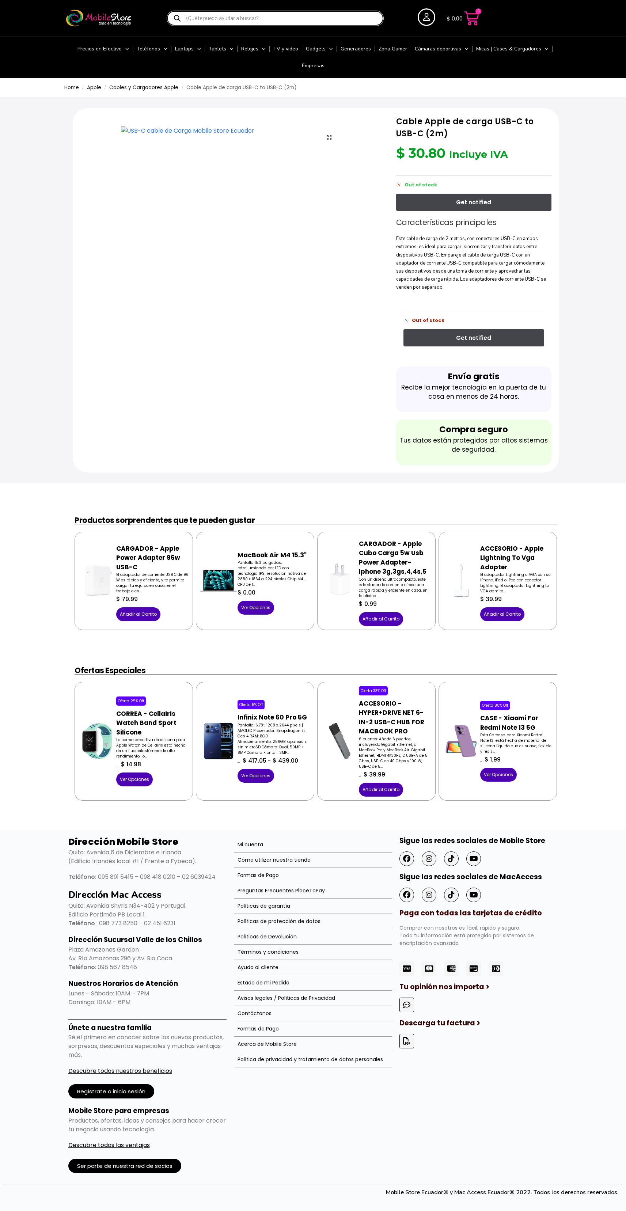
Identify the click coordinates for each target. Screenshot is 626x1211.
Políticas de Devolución (267, 936)
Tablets (217, 48)
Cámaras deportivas (438, 48)
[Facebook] (406, 858)
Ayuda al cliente (258, 967)
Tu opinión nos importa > (444, 987)
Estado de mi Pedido (263, 982)
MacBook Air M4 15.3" (272, 555)
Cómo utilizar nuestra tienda (274, 859)
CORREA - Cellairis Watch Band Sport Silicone (146, 723)
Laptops (184, 48)
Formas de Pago (258, 875)
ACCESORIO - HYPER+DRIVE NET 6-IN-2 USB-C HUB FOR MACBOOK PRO (391, 717)
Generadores (356, 48)
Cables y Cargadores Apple (143, 87)
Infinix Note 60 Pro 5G (272, 717)
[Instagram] (429, 858)
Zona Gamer (393, 48)
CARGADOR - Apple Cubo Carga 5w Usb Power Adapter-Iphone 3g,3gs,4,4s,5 (392, 557)
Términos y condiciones (268, 952)
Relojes (249, 48)
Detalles (97, 569)
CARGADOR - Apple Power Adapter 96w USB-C (148, 558)
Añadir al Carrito (138, 614)
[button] (329, 137)
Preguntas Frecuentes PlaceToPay (281, 890)
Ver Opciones (255, 607)
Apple (94, 87)
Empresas (313, 65)
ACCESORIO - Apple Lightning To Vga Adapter (511, 558)
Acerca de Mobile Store (267, 1044)
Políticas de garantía (264, 906)
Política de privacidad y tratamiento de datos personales (310, 1059)
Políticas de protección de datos (279, 921)
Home (71, 87)
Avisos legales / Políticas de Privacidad (286, 998)
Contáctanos (255, 1013)
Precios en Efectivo (99, 48)
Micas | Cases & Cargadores (508, 48)
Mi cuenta (250, 844)
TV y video (285, 48)
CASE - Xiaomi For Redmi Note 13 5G (509, 723)
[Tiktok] (451, 858)
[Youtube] (473, 858)
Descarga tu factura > (439, 1023)
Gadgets (316, 48)
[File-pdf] (406, 1041)
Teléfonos (148, 48)
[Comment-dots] (406, 1005)
